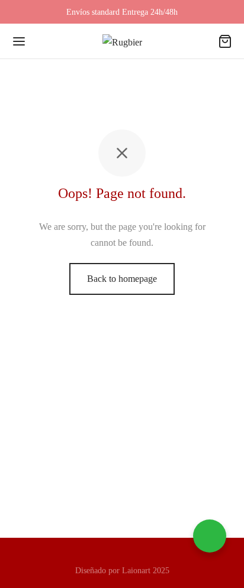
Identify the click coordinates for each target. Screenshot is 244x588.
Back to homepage (122, 279)
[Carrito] (225, 41)
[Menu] (19, 41)
